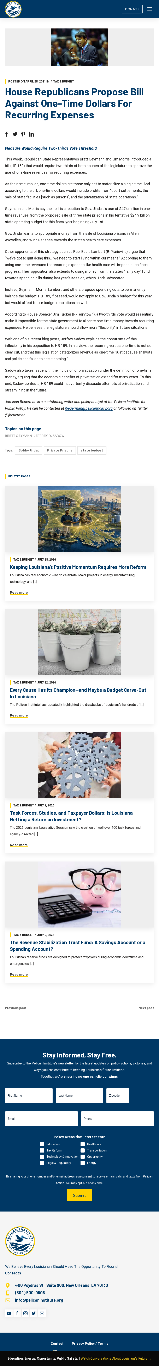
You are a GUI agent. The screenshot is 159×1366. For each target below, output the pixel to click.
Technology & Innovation (62, 1156)
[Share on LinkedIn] (31, 134)
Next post (146, 1007)
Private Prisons (59, 450)
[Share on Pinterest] (23, 134)
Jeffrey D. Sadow (49, 435)
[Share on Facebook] (6, 134)
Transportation (97, 1150)
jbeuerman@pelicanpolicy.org (89, 408)
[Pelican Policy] (13, 9)
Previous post (15, 1007)
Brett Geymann (18, 435)
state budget (92, 450)
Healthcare (94, 1144)
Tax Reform (54, 1150)
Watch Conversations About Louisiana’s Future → (116, 1358)
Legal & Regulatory (59, 1162)
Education (53, 1144)
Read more (19, 592)
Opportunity (95, 1156)
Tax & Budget (63, 81)
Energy (91, 1162)
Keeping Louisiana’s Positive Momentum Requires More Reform (78, 567)
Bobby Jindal (28, 450)
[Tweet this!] (15, 134)
